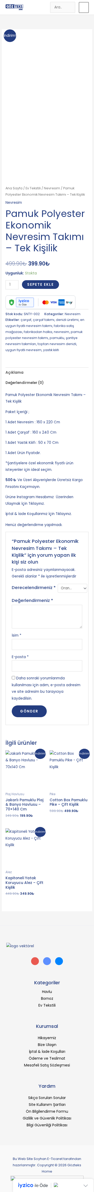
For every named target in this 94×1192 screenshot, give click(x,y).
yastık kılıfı (51, 350)
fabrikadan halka (38, 332)
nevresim (61, 332)
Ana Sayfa (13, 188)
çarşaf (26, 319)
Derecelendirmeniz (34, 588)
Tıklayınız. (64, 513)
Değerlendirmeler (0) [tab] (24, 382)
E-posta (20, 656)
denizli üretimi (67, 319)
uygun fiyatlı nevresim (23, 350)
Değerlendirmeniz (32, 600)
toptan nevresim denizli (57, 344)
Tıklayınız (36, 503)
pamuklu (57, 338)
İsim (16, 635)
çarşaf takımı (43, 319)
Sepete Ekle (40, 284)
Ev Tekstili (33, 188)
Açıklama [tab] (14, 372)
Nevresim (52, 188)
